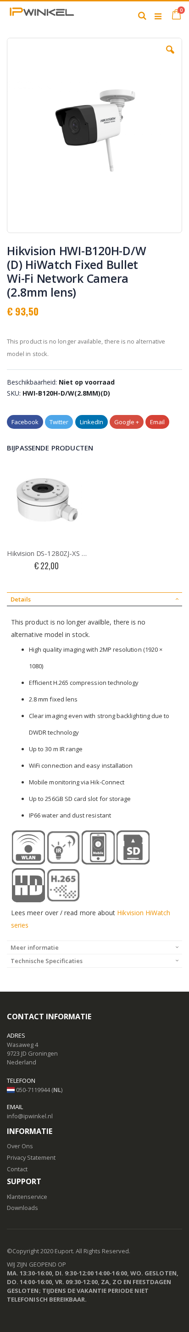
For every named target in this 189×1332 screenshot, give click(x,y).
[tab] (94, 599)
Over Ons (20, 1146)
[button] (170, 56)
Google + (126, 422)
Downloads (22, 1207)
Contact (17, 1169)
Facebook (25, 422)
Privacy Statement (31, 1157)
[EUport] (41, 15)
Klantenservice (27, 1196)
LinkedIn (91, 422)
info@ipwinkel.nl (30, 1116)
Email (157, 422)
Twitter (59, 422)
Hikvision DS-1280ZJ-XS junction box (47, 553)
